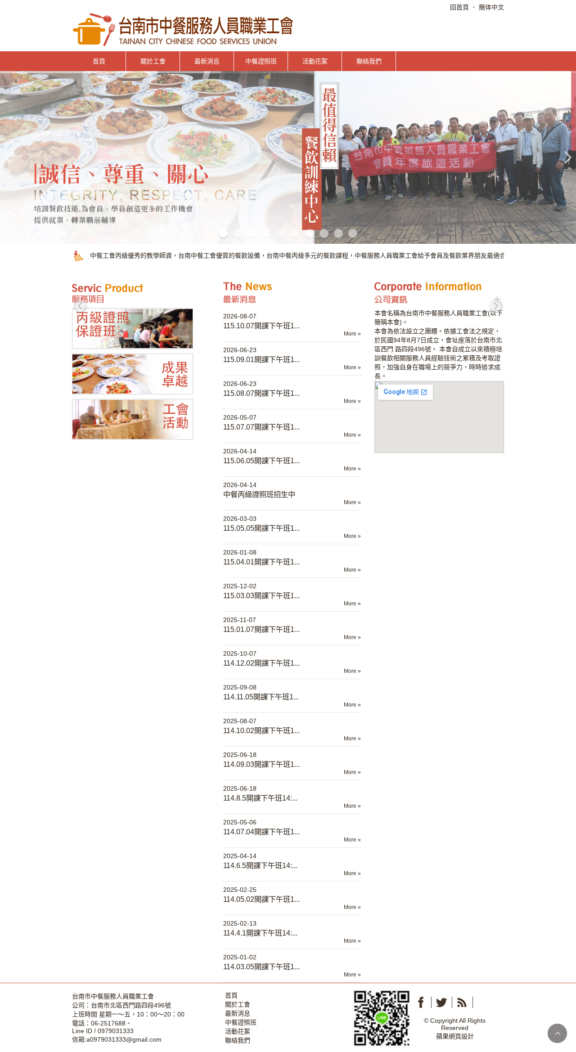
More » (352, 334)
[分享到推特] (441, 1002)
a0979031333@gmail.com (124, 1039)
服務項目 (135, 293)
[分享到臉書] (420, 1002)
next (496, 306)
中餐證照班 (261, 61)
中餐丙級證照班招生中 (259, 494)
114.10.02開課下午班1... (261, 730)
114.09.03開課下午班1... (261, 764)
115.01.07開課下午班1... (261, 629)
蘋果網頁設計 (455, 1036)
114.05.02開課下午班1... (261, 899)
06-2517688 (108, 1023)
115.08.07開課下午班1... (261, 393)
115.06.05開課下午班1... (261, 461)
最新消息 (207, 61)
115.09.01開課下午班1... (261, 359)
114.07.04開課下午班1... (261, 832)
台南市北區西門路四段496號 (131, 1005)
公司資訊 (437, 293)
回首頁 (459, 7)
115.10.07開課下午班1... (261, 326)
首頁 (99, 61)
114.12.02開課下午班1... (261, 663)
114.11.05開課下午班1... (261, 697)
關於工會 (153, 61)
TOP (557, 1033)
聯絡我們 (369, 61)
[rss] (462, 1002)
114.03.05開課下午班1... (261, 966)
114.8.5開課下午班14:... (260, 798)
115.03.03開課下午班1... (261, 595)
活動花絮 (315, 61)
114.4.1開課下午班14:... (260, 933)
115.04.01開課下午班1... (261, 562)
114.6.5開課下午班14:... (260, 865)
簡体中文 (491, 7)
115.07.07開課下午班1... (261, 427)
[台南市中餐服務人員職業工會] (184, 29)
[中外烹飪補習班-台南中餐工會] (288, 157)
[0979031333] (381, 1017)
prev (80, 306)
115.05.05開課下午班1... (261, 528)
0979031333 (116, 1030)
